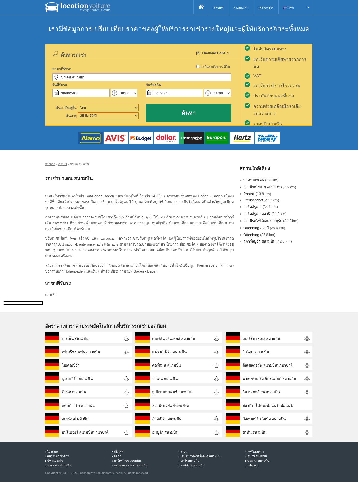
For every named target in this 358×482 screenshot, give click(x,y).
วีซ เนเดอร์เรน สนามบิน (261, 392)
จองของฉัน (241, 8)
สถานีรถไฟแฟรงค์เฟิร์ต (170, 405)
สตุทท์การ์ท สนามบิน (78, 405)
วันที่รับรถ (59, 85)
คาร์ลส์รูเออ (252, 207)
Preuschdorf (253, 200)
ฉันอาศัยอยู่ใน (66, 108)
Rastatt (249, 194)
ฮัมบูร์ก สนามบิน (165, 432)
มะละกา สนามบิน (258, 461)
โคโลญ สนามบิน (256, 352)
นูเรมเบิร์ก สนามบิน (77, 379)
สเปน (184, 451)
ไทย (290, 8)
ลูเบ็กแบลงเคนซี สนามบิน (172, 392)
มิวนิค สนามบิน (74, 392)
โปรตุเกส (52, 451)
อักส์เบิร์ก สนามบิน (166, 419)
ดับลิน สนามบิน (257, 456)
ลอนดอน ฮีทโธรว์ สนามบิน (131, 465)
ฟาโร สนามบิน (190, 461)
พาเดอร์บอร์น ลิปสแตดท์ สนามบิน (269, 379)
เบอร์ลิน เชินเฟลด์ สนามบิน (173, 338)
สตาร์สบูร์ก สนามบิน (259, 241)
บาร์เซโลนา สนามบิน (127, 461)
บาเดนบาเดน (253, 180)
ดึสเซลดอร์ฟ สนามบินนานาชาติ (268, 365)
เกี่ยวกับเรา (266, 8)
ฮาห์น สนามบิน (254, 432)
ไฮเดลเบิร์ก (71, 365)
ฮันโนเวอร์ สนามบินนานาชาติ (85, 432)
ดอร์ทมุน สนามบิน (166, 365)
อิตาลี (117, 456)
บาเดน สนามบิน (165, 379)
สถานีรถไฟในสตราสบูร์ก (262, 221)
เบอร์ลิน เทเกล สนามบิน (261, 338)
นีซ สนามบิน (55, 461)
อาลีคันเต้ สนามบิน (193, 465)
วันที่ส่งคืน (153, 85)
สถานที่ (218, 8)
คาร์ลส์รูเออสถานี (256, 214)
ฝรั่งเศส (118, 451)
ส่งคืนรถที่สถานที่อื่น (215, 67)
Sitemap (252, 465)
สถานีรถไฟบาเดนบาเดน (262, 187)
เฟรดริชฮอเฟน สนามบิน (81, 352)
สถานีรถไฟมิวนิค (75, 419)
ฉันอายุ (71, 116)
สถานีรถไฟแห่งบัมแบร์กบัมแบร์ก (268, 405)
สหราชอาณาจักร (58, 456)
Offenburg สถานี (256, 228)
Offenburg (251, 235)
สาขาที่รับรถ (61, 69)
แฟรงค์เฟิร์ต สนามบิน (169, 352)
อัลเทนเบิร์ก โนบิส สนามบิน (264, 419)
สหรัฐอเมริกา (255, 451)
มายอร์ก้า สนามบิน (59, 465)
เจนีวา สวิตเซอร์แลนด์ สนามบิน (200, 456)
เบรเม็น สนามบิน (75, 338)
